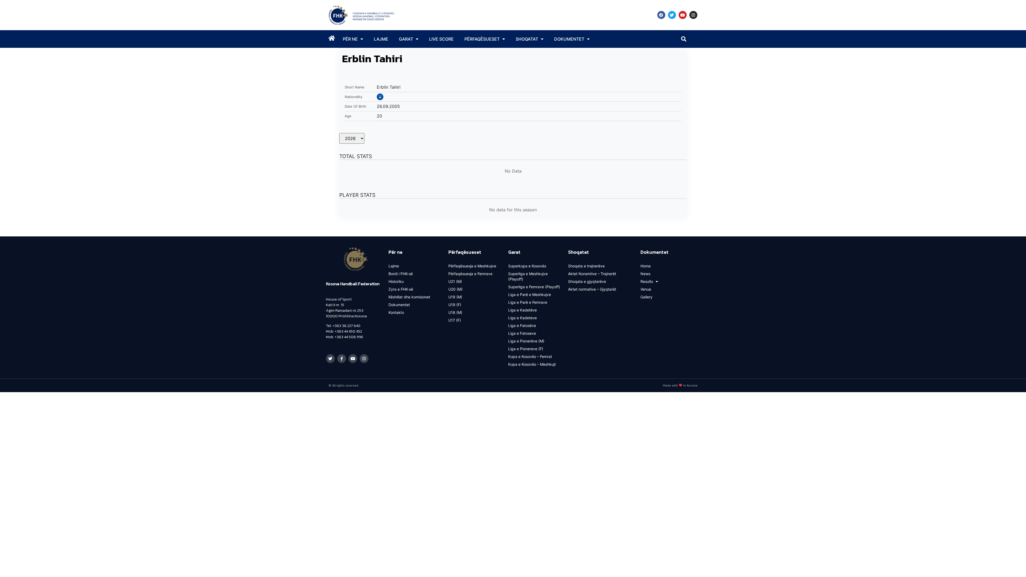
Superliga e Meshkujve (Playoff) (528, 276)
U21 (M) (455, 281)
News (645, 273)
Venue (645, 289)
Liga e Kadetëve (522, 310)
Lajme (381, 39)
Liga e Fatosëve (522, 325)
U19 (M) (455, 297)
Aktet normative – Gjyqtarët (592, 289)
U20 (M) (455, 289)
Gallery (646, 297)
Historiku (396, 281)
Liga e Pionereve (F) (525, 348)
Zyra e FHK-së (400, 289)
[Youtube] (683, 15)
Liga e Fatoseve (522, 333)
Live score (441, 39)
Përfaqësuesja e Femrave (470, 273)
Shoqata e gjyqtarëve (587, 281)
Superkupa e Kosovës (527, 266)
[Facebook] (661, 15)
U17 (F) (454, 320)
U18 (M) (455, 312)
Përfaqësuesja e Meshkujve (472, 266)
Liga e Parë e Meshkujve (529, 294)
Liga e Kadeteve (522, 317)
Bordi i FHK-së (400, 273)
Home (645, 266)
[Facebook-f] (341, 358)
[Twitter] (672, 15)
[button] (683, 39)
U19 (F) (454, 304)
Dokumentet (399, 304)
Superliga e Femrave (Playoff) (534, 286)
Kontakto (396, 312)
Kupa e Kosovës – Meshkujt (532, 364)
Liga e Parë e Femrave (527, 302)
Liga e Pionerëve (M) (526, 341)
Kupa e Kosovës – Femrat (530, 356)
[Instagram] (693, 15)
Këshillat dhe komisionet (409, 297)
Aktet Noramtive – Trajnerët (592, 273)
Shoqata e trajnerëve (586, 266)
